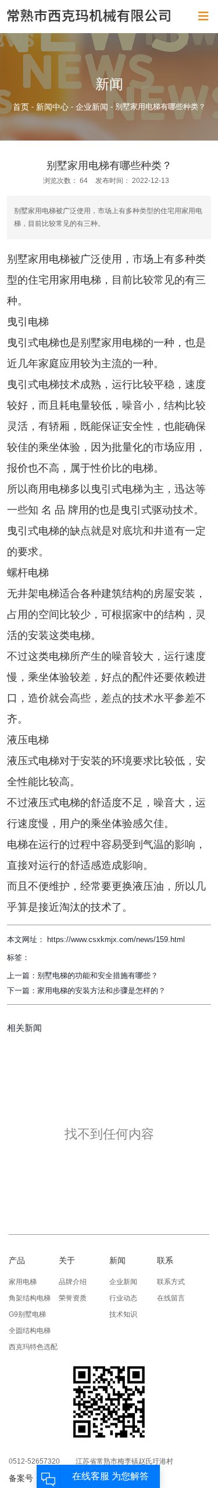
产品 (17, 1260)
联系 (165, 1260)
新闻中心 (52, 107)
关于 (67, 1260)
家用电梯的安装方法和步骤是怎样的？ (101, 990)
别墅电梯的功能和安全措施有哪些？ (97, 975)
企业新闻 (92, 107)
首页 (22, 107)
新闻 (117, 1260)
